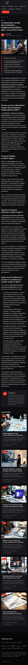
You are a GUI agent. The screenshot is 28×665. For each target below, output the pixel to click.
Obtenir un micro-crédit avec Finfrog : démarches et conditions (13, 541)
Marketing (22, 6)
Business (10, 6)
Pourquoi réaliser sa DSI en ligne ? (12, 64)
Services (4, 9)
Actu (16, 6)
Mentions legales (16, 648)
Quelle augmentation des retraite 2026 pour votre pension (13, 434)
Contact (5, 11)
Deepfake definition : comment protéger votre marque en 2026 (12, 470)
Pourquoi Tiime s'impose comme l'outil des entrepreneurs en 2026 (13, 505)
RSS (22, 648)
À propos (18, 9)
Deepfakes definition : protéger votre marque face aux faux (12, 577)
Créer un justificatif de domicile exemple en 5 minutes (12, 612)
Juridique (11, 9)
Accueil (4, 6)
